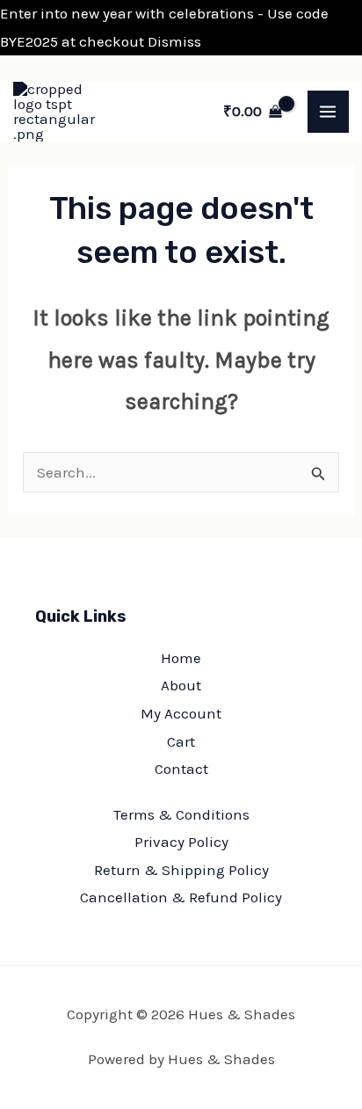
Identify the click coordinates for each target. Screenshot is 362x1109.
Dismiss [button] (174, 41)
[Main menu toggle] (329, 112)
